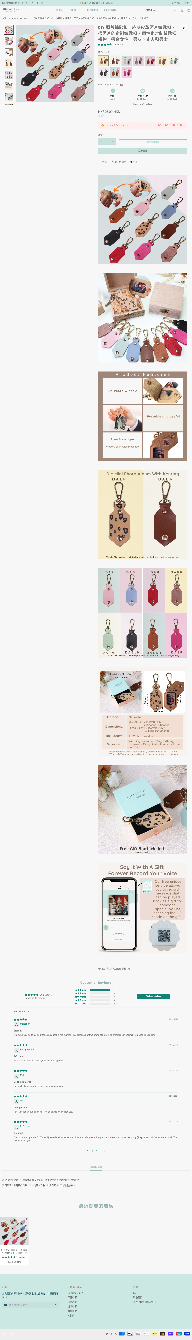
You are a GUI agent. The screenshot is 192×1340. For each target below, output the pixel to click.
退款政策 (72, 1306)
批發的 (71, 1315)
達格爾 (161, 61)
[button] (105, 44)
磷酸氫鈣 (126, 61)
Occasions (92, 10)
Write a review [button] (153, 996)
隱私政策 (72, 1302)
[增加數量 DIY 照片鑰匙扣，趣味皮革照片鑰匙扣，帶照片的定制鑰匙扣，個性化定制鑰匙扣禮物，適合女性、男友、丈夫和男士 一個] (113, 141)
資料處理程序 (126, 72)
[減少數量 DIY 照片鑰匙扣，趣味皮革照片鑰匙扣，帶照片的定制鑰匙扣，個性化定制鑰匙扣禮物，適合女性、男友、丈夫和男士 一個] (101, 141)
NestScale (148, 104)
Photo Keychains (20, 18)
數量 (100, 134)
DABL (138, 61)
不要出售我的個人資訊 (144, 1302)
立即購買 (142, 150)
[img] (20, 1019)
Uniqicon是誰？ (75, 1293)
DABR (115, 61)
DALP (103, 61)
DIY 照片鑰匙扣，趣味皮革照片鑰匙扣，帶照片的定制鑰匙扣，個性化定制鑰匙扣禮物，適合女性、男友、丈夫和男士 (14, 1252)
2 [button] (92, 1151)
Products (74, 10)
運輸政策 (72, 1297)
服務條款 (72, 1311)
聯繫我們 (137, 1297)
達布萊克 (103, 72)
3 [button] (97, 1151)
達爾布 (115, 72)
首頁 (4, 18)
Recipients (109, 10)
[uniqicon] (11, 10)
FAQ (135, 1293)
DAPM (173, 61)
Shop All (60, 10)
